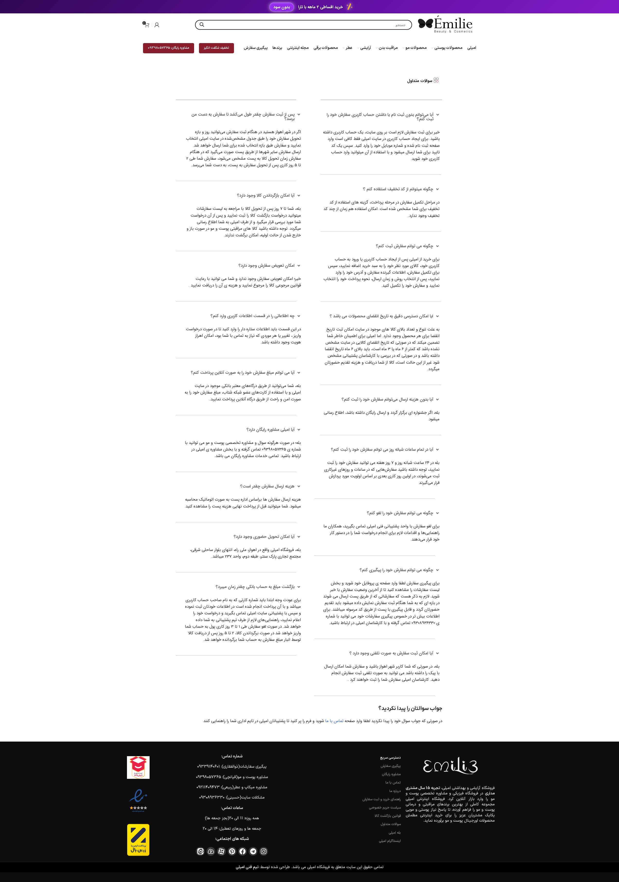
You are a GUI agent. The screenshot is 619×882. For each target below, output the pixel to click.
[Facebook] (242, 851)
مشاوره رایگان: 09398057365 (168, 48)
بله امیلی (395, 832)
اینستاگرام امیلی (390, 841)
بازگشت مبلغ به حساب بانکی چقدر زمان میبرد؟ (255, 587)
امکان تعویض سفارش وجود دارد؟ (267, 265)
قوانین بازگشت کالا (388, 815)
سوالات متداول (391, 824)
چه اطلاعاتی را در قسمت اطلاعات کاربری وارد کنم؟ (253, 316)
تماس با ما (334, 721)
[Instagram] (263, 851)
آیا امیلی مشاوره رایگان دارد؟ (271, 429)
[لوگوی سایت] (445, 24)
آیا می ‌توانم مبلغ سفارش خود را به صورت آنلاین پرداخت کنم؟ (243, 372)
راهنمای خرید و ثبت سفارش (381, 799)
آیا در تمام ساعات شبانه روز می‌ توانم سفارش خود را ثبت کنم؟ (382, 449)
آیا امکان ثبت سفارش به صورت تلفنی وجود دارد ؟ (391, 653)
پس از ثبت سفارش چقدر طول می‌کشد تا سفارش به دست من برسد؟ (243, 116)
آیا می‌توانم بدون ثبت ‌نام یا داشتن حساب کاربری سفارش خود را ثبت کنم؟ (380, 116)
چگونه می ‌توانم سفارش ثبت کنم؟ (404, 246)
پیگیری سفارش (391, 766)
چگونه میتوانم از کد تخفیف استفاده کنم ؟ (398, 189)
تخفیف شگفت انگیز (216, 48)
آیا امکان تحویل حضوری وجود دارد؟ (264, 536)
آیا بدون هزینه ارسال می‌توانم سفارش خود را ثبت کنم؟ (387, 399)
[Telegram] (253, 851)
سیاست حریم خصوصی (385, 807)
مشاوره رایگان (391, 774)
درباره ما (395, 791)
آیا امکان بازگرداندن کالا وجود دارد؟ (266, 195)
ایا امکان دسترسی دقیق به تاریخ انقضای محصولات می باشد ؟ (381, 316)
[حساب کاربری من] (157, 25)
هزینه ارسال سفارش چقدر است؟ (267, 486)
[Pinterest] (232, 851)
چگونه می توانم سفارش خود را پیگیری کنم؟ (396, 570)
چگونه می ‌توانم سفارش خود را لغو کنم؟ (400, 513)
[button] (381, 117)
